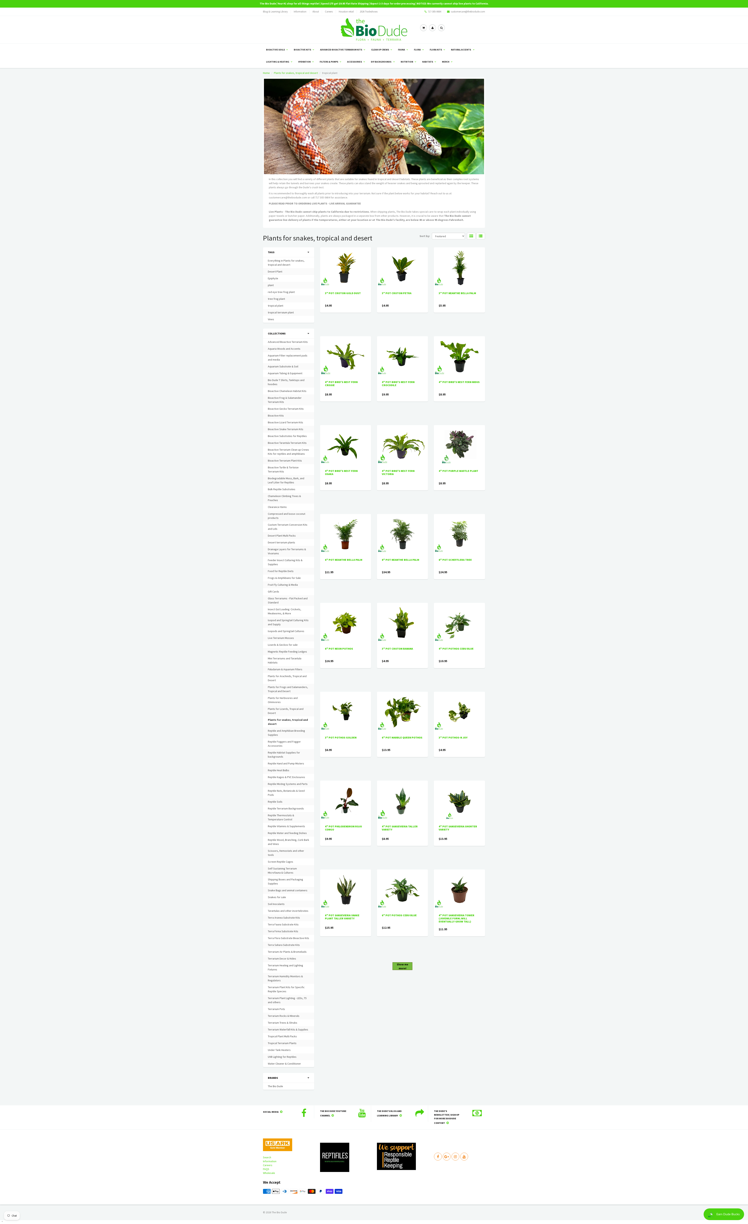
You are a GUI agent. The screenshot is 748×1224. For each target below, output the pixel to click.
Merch (445, 61)
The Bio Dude (275, 1086)
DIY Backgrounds (381, 61)
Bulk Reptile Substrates (281, 489)
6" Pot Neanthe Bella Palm (343, 560)
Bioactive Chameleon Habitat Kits (287, 391)
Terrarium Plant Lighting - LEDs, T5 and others (287, 1000)
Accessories (354, 61)
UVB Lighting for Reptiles (282, 1057)
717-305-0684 (434, 11)
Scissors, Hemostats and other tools (286, 853)
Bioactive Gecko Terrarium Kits (286, 408)
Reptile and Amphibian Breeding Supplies (286, 733)
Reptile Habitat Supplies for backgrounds (284, 754)
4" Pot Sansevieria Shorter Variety (458, 828)
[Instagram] (455, 1156)
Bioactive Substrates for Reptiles (287, 436)
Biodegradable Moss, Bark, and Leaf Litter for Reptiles (286, 480)
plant (271, 285)
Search (267, 1157)
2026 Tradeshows (369, 11)
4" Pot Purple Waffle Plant (458, 471)
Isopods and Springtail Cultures (286, 631)
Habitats (427, 61)
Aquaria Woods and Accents (284, 348)
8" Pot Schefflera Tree (455, 560)
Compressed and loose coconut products (286, 516)
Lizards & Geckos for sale (283, 644)
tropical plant (275, 305)
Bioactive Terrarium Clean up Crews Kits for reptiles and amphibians (288, 451)
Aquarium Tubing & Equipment (285, 373)
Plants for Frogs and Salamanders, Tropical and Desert (288, 689)
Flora (417, 49)
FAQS (266, 1169)
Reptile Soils (275, 801)
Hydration (304, 61)
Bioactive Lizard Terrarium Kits (285, 422)
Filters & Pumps (329, 61)
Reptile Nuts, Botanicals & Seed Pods (286, 793)
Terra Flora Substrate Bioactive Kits (288, 938)
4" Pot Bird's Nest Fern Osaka (341, 472)
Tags (271, 252)
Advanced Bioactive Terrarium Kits (341, 49)
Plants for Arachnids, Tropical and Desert (287, 678)
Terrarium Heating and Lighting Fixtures (285, 967)
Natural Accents (461, 49)
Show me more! (402, 966)
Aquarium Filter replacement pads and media (287, 357)
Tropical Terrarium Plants (282, 1043)
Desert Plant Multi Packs (282, 535)
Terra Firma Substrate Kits (283, 931)
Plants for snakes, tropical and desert (296, 73)
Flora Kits (436, 49)
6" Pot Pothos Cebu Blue (399, 915)
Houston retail (346, 11)
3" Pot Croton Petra (396, 293)
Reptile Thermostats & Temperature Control (281, 817)
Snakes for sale (277, 897)
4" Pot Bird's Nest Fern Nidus (459, 382)
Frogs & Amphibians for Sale (284, 578)
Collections (277, 333)
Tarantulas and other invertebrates (288, 911)
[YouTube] (464, 1156)
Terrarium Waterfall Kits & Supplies (288, 1029)
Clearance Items (277, 507)
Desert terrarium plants (281, 542)
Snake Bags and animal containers (287, 890)
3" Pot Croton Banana (397, 648)
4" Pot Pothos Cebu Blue (456, 648)
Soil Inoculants (276, 904)
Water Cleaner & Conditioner (284, 1063)
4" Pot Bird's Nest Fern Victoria (398, 472)
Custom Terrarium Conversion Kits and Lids (287, 527)
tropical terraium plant (281, 312)
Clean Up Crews (380, 49)
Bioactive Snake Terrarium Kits (285, 429)
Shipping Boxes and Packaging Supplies (285, 881)
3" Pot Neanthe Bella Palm (457, 293)
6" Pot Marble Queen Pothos (402, 737)
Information (300, 11)
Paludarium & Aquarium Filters (285, 669)
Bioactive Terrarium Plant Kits (285, 460)
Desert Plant (275, 271)
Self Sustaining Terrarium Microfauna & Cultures (282, 870)
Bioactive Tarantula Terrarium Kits (287, 443)
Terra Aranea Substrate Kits (284, 917)
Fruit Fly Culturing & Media (283, 584)
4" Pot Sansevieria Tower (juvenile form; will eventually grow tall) (456, 918)
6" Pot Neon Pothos (339, 648)
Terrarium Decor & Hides (282, 958)
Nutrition (407, 61)
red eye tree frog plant (281, 292)
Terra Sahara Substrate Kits (284, 945)
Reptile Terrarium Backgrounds (286, 808)
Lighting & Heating (277, 61)
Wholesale (269, 1173)
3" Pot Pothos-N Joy (453, 737)
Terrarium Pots (276, 1009)
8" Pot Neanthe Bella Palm (400, 560)
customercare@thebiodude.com (468, 11)
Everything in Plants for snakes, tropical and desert (286, 262)
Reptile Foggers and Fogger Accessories (284, 743)
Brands (273, 1078)
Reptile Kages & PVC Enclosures (286, 777)
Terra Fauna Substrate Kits (283, 924)
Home (266, 73)
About (315, 11)
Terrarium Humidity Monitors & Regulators (285, 978)
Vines (271, 319)
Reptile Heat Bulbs (278, 770)
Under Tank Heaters (279, 1050)
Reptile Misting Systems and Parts (288, 784)
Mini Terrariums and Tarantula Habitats (284, 660)
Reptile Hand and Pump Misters (286, 763)
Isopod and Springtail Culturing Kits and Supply (288, 622)
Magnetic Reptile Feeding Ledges (287, 651)
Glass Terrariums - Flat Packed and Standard (288, 600)
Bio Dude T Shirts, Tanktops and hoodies (286, 382)
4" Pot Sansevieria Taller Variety (400, 828)
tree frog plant (276, 299)
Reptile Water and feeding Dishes (287, 833)
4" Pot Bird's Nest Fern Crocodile (398, 383)
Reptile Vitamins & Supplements (286, 826)
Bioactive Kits (302, 49)
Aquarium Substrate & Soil (283, 366)
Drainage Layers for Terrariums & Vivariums (287, 551)
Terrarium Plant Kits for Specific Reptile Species (286, 989)
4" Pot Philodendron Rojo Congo (343, 828)
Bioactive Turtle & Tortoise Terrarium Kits (283, 469)
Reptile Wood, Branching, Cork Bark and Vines (288, 842)
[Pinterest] (447, 1156)
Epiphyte (273, 278)
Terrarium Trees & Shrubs (282, 1022)
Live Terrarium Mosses (281, 638)
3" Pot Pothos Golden (340, 737)
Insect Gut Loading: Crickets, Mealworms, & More (284, 611)
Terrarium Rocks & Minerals (283, 1016)
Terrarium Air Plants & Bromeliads (287, 951)
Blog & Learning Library (275, 11)
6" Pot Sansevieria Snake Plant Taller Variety (342, 917)
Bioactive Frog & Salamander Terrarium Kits (285, 400)
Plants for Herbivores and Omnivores (283, 700)
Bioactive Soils (275, 49)
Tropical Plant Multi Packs (282, 1036)
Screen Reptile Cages (280, 861)
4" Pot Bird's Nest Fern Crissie (341, 383)
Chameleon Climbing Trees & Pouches (284, 498)
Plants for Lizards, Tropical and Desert (285, 711)
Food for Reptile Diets (281, 571)
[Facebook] (438, 1156)
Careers (329, 11)
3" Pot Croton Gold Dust (343, 293)
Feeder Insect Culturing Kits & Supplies (285, 562)
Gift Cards (273, 591)
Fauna (401, 49)
